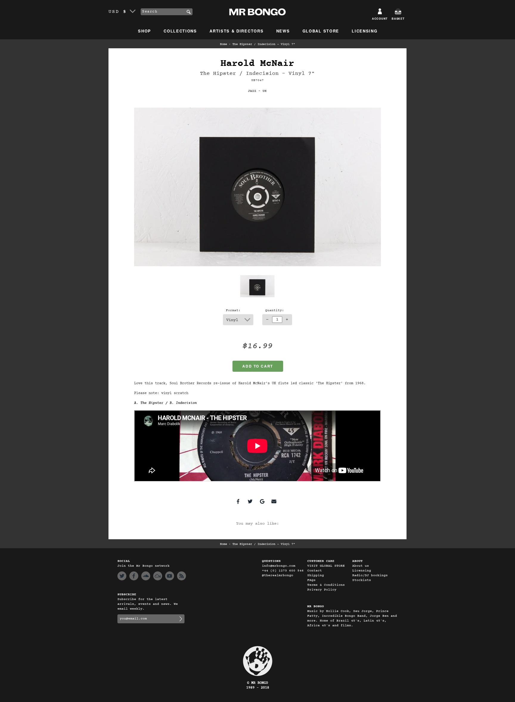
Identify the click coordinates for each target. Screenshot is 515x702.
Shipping (315, 575)
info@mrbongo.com (278, 566)
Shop (144, 31)
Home (223, 44)
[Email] (273, 501)
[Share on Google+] (262, 501)
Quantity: (274, 310)
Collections (180, 31)
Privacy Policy (321, 590)
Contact (314, 570)
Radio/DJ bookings (370, 575)
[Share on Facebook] (238, 501)
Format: (233, 310)
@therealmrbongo (277, 575)
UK (265, 91)
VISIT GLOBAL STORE (326, 566)
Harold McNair (257, 63)
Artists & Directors (236, 31)
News (283, 31)
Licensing (364, 31)
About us (360, 566)
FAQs (311, 580)
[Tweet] (250, 501)
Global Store (321, 31)
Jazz (252, 91)
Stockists (361, 580)
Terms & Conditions (326, 585)
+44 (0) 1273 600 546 (283, 570)
